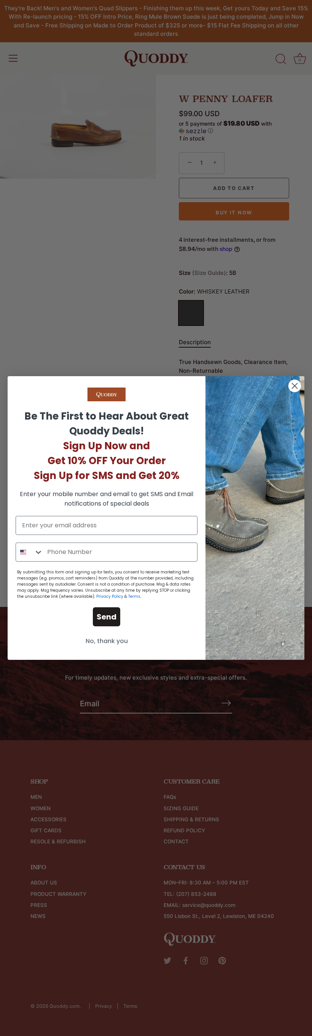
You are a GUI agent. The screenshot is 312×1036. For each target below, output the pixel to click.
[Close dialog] (294, 386)
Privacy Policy (109, 596)
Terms (134, 596)
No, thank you (107, 641)
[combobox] (29, 552)
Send (106, 616)
